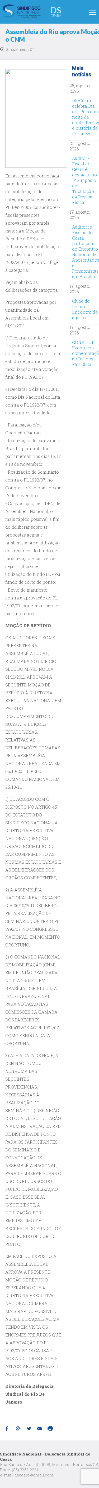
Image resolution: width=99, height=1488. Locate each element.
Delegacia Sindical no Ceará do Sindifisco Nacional (32, 11)
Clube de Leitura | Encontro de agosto (85, 309)
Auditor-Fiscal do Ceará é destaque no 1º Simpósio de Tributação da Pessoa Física (84, 180)
